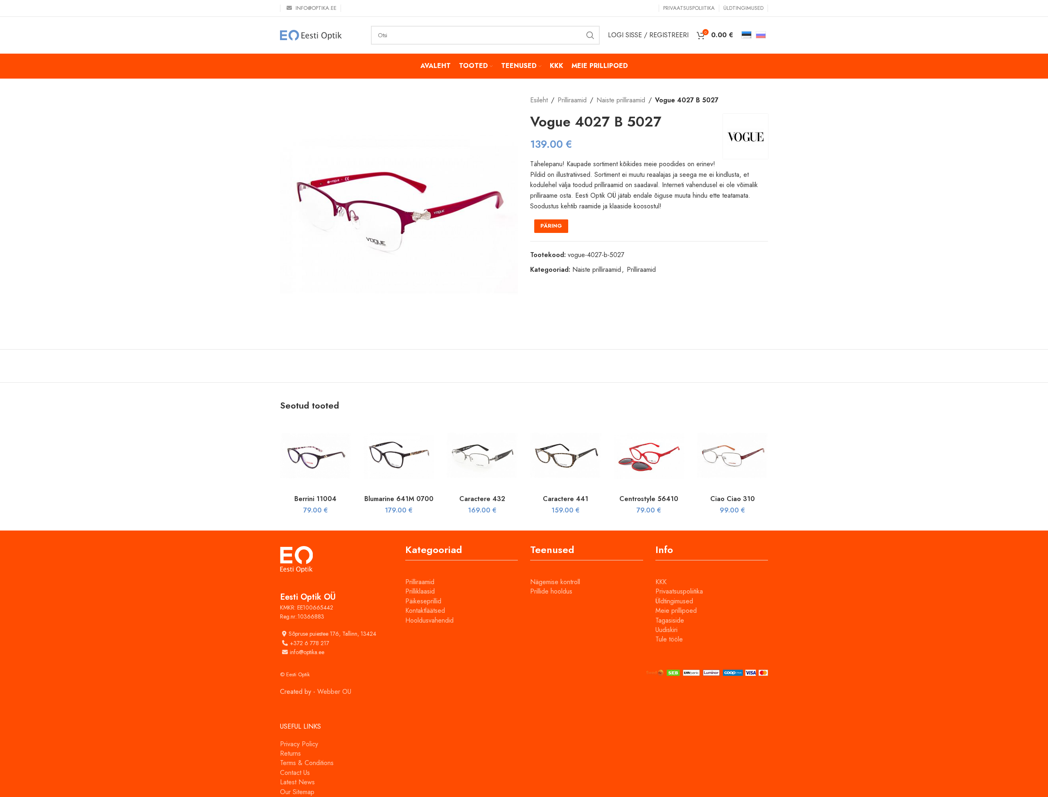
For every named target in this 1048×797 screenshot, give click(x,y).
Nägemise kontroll (555, 582)
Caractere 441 (565, 498)
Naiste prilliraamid (620, 100)
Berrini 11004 (315, 498)
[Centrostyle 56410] (649, 455)
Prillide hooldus (551, 591)
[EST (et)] (746, 34)
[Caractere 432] (482, 455)
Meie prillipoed (676, 610)
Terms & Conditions (307, 763)
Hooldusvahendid (429, 620)
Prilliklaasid (420, 591)
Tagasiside (669, 620)
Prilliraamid (572, 100)
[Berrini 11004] (315, 455)
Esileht (539, 100)
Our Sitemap (297, 792)
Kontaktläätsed (425, 610)
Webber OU (334, 691)
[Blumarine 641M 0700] (399, 455)
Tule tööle (669, 639)
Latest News (297, 782)
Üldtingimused (674, 601)
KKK (660, 582)
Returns (290, 753)
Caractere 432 (482, 498)
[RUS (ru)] (761, 34)
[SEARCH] (590, 35)
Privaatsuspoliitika (679, 591)
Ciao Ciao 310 (732, 498)
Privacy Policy (299, 744)
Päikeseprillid (423, 601)
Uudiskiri (666, 629)
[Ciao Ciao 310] (732, 455)
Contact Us (295, 772)
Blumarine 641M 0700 (399, 498)
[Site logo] (311, 34)
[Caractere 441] (565, 455)
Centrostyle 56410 (648, 498)
